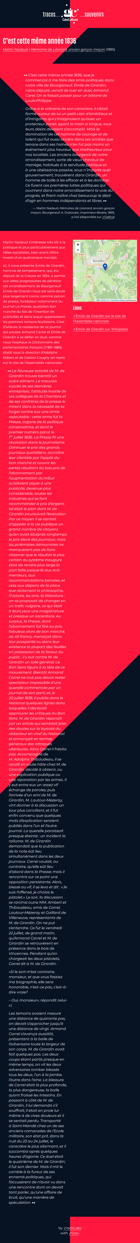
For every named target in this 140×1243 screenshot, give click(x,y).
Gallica (109, 217)
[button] (105, 267)
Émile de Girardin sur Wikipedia (102, 329)
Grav (75, 1233)
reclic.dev (74, 1228)
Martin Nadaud (15, 49)
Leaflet (102, 300)
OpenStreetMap (118, 300)
